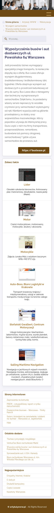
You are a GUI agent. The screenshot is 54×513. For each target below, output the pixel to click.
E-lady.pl (11, 480)
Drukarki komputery (16, 484)
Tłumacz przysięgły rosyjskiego (21, 439)
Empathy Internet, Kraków (18, 476)
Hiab (9, 423)
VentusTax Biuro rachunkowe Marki (22, 443)
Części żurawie (13, 488)
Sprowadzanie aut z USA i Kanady (22, 453)
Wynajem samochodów (16, 26)
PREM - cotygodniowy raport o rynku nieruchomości (23, 405)
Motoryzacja (45, 22)
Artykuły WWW (29, 22)
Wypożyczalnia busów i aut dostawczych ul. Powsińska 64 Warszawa (25, 30)
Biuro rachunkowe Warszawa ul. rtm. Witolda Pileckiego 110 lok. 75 (23, 458)
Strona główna (12, 22)
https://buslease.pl (33, 150)
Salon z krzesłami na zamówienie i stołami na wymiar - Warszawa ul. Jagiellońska (26, 417)
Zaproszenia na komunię (18, 400)
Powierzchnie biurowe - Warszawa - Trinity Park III (26, 411)
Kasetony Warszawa (16, 492)
